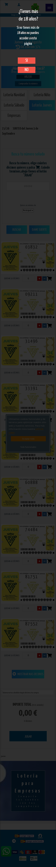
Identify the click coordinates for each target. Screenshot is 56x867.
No (27, 70)
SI (26, 60)
